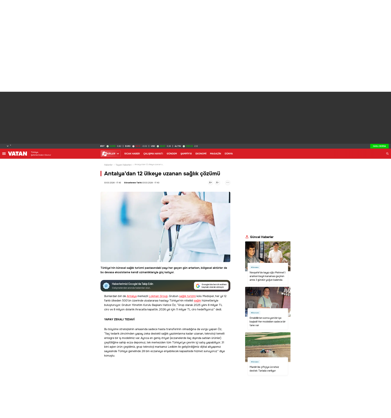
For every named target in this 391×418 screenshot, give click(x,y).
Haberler (108, 164)
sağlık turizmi (135, 268)
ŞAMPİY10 (186, 153)
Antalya (132, 296)
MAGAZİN (215, 153)
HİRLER (109, 153)
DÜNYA (229, 153)
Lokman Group (158, 296)
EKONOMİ (201, 153)
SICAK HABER (132, 153)
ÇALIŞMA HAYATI (153, 153)
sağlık (197, 300)
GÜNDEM (172, 153)
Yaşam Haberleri (124, 164)
